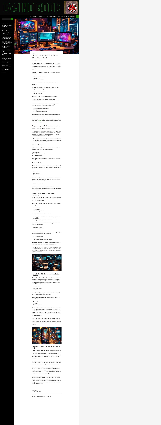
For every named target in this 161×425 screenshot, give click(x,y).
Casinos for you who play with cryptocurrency (41, 395)
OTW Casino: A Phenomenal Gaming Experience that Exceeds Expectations (6, 38)
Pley (40, 120)
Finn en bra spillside (5, 69)
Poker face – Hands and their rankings (68, 16)
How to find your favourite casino (53, 16)
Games (33, 53)
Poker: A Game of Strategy (6, 49)
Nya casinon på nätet (5, 62)
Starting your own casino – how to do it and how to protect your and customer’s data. (7, 42)
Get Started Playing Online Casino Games (37, 16)
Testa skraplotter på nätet (6, 61)
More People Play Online (37, 391)
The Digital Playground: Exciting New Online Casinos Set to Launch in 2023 (7, 34)
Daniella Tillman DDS (39, 60)
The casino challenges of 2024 (7, 32)
